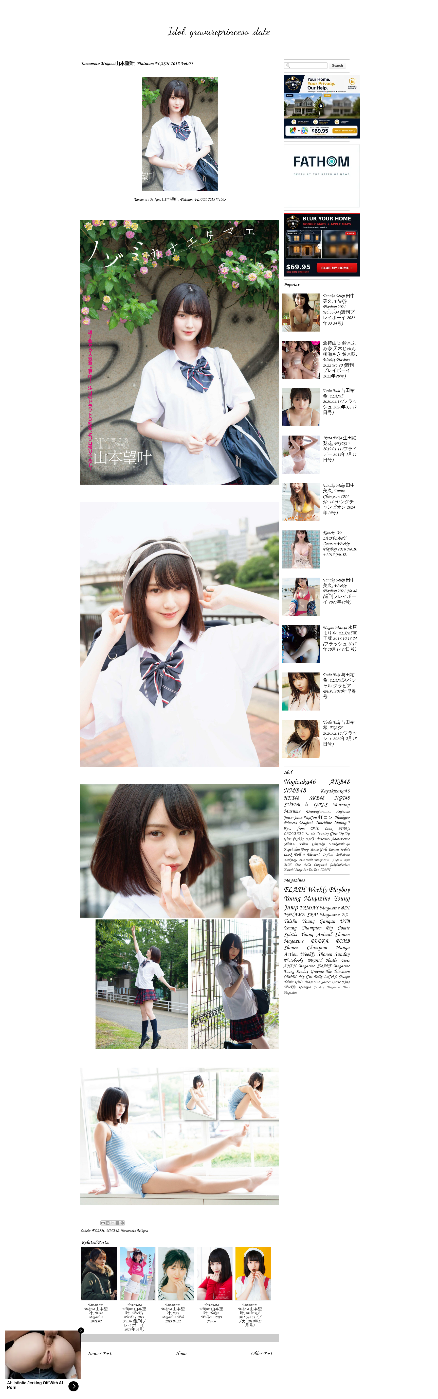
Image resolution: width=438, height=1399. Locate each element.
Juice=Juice (293, 817)
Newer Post (99, 1354)
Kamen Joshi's (339, 849)
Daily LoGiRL (325, 977)
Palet (309, 860)
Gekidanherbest (340, 865)
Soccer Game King (335, 982)
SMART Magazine (333, 966)
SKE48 (316, 798)
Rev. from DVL (301, 828)
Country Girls (326, 834)
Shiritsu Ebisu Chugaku (304, 844)
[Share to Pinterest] (122, 1222)
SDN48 (325, 870)
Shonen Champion (305, 948)
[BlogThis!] (107, 1222)
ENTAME (294, 915)
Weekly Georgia (297, 987)
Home (181, 1354)
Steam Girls (318, 849)
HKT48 (291, 798)
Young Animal (315, 935)
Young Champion (302, 928)
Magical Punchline (315, 823)
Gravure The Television (330, 971)
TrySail (327, 854)
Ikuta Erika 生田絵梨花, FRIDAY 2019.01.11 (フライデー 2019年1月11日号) (340, 449)
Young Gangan (318, 922)
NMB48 (112, 1231)
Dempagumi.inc (318, 811)
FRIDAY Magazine (319, 908)
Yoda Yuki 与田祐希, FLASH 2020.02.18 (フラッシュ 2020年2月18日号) (340, 733)
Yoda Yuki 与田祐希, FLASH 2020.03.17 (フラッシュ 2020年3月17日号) (340, 401)
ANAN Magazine (299, 966)
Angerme (343, 811)
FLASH (98, 1231)
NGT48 (342, 798)
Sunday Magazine (327, 987)
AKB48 (339, 782)
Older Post (261, 1354)
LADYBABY (293, 834)
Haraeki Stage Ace (295, 870)
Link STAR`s (337, 828)
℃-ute (310, 834)
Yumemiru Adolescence (332, 839)
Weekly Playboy (328, 890)
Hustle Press (338, 960)
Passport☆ (322, 860)
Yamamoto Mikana (134, 1231)
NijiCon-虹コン (318, 817)
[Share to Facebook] (117, 1222)
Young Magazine (307, 899)
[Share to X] (112, 1222)
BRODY (314, 960)
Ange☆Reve (341, 860)
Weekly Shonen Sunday (325, 955)
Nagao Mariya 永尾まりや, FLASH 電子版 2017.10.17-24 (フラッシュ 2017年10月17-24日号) (340, 638)
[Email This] (102, 1222)
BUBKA (319, 941)
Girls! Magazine (307, 982)
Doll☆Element (307, 854)
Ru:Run (313, 870)
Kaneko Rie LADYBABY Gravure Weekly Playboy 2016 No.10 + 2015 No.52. (340, 544)
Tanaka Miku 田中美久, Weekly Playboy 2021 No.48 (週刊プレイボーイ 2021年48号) (340, 591)
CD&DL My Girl (298, 977)
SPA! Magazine (323, 915)
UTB (345, 922)
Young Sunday (296, 971)
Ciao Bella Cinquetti (310, 865)
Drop (304, 849)
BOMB (343, 941)
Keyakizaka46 (335, 791)
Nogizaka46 (300, 782)
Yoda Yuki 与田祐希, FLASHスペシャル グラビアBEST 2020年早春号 (339, 686)
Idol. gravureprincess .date (219, 31)
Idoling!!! (342, 823)
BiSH (287, 865)
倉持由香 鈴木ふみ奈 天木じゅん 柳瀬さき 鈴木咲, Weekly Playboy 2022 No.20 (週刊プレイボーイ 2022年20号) (340, 360)
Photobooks (293, 960)
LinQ (287, 854)
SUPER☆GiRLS (305, 805)
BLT (345, 908)
